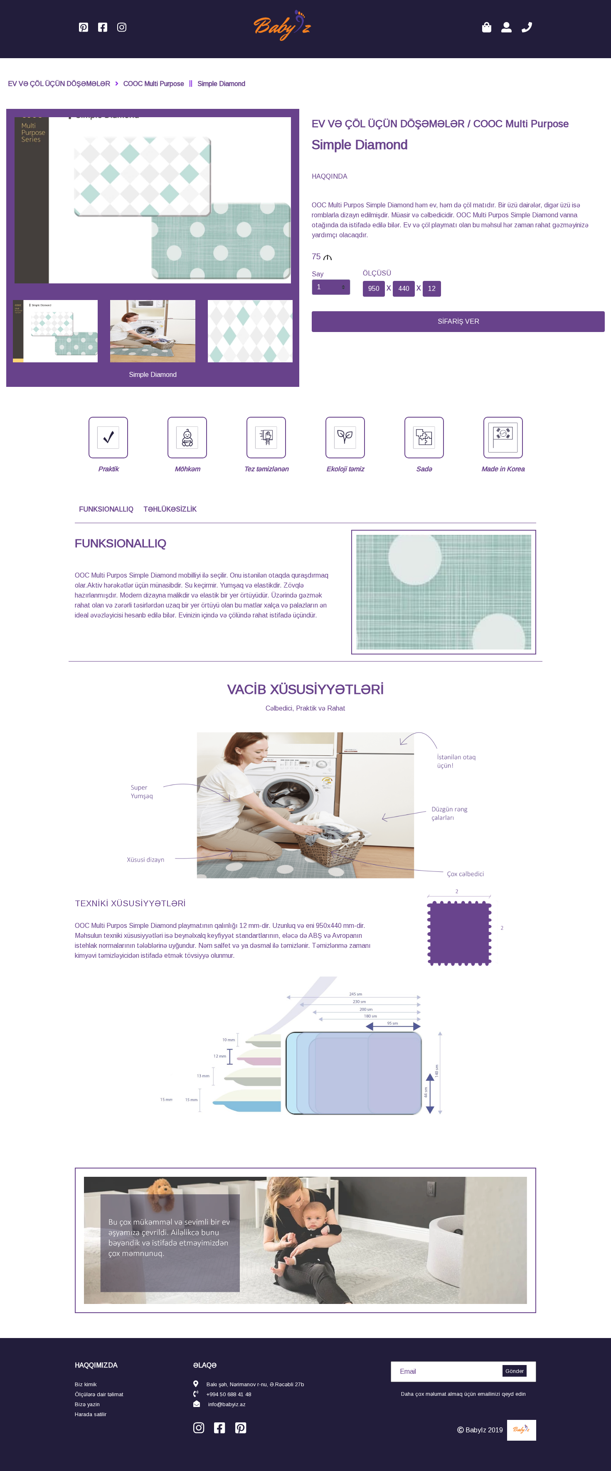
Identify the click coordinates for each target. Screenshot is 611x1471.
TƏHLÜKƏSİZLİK (170, 509)
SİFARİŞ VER (458, 321)
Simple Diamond (221, 83)
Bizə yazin (87, 1404)
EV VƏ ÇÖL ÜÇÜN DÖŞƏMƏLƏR (59, 83)
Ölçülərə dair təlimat (99, 1394)
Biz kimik (85, 1384)
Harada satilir (90, 1414)
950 (373, 288)
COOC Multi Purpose (153, 83)
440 (403, 288)
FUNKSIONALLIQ (106, 509)
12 (432, 288)
